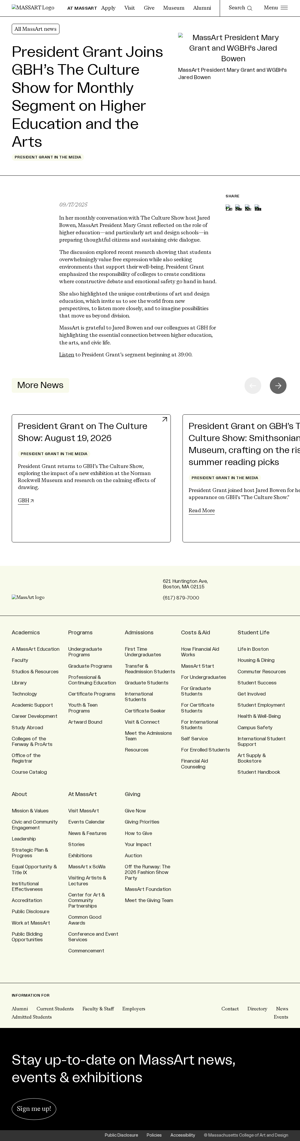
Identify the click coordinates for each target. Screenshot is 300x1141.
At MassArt (82, 794)
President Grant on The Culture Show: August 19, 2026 (82, 432)
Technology (24, 694)
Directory (257, 1009)
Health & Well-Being (259, 716)
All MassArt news (36, 29)
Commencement (86, 951)
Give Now (135, 811)
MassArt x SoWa (86, 867)
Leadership (24, 839)
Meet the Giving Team (149, 900)
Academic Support (32, 705)
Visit (130, 8)
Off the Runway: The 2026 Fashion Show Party (147, 872)
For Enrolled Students (205, 750)
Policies (154, 1135)
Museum (174, 8)
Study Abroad (27, 727)
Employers (133, 1009)
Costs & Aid (195, 632)
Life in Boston (253, 649)
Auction (133, 855)
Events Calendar (86, 822)
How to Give (138, 833)
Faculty (20, 660)
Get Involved (252, 694)
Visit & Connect (142, 722)
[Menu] (275, 8)
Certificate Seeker (145, 711)
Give (149, 8)
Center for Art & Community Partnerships (86, 900)
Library (19, 683)
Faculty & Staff (98, 1009)
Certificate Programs (91, 694)
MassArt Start (197, 666)
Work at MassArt (31, 923)
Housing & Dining (256, 660)
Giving (132, 794)
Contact (230, 1009)
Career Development (34, 716)
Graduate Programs (90, 666)
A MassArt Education (35, 649)
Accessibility (183, 1135)
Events (281, 1017)
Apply (108, 8)
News (282, 1009)
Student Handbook (259, 772)
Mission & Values (30, 811)
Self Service (194, 739)
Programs (80, 632)
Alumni (202, 8)
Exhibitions (80, 855)
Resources (137, 750)
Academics (26, 632)
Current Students (55, 1009)
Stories (76, 844)
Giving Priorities (142, 822)
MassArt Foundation (148, 889)
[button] (278, 385)
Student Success (257, 683)
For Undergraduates (203, 677)
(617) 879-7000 (181, 598)
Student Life (254, 632)
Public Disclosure (30, 911)
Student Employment (261, 705)
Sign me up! (34, 1109)
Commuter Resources (262, 671)
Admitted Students (32, 1017)
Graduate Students (146, 683)
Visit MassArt (83, 811)
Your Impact (138, 844)
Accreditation (27, 900)
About (19, 794)
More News (40, 385)
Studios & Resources (35, 671)
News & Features (87, 833)
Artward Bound (85, 722)
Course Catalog (29, 772)
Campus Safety (255, 727)
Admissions (139, 632)
